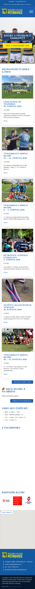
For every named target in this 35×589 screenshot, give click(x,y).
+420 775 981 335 (12, 567)
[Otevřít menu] (31, 12)
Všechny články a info (22, 382)
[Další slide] (33, 40)
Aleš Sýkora (12, 586)
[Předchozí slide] (1, 40)
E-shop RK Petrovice (21, 1)
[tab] (13, 61)
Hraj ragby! (11, 1)
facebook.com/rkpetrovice (19, 569)
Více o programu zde (17, 46)
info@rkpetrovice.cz (16, 564)
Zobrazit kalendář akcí (21, 401)
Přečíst (5, 121)
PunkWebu (18, 586)
